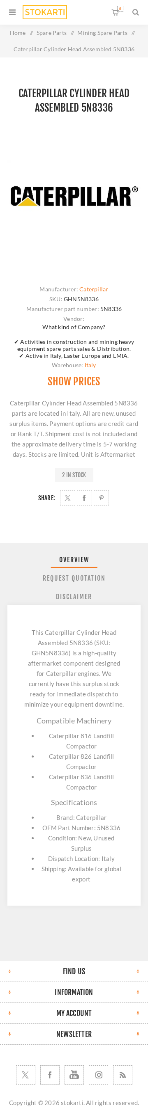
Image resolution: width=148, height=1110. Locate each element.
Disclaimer (74, 597)
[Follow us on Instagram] (98, 1075)
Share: (46, 498)
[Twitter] (25, 1075)
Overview (74, 560)
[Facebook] (50, 1075)
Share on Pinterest (101, 498)
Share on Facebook (84, 498)
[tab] (74, 560)
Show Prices (74, 381)
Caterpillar (93, 289)
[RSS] (122, 1075)
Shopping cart (120, 9)
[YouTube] (74, 1075)
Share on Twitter (67, 498)
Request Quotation (74, 578)
